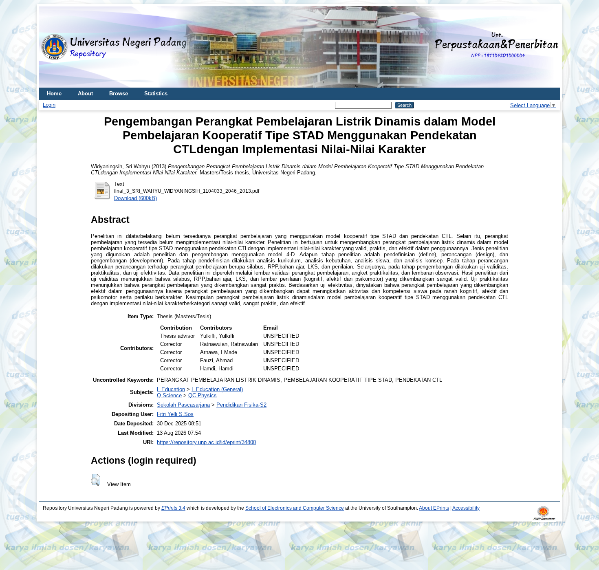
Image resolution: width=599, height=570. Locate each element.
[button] (95, 480)
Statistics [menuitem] (155, 93)
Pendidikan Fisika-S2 (241, 405)
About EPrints (434, 508)
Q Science (169, 395)
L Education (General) (217, 389)
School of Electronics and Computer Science (294, 508)
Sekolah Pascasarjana (183, 405)
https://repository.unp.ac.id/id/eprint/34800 (206, 442)
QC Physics (202, 395)
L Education (171, 389)
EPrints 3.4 (173, 508)
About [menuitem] (85, 93)
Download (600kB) (135, 198)
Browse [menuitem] (118, 93)
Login (49, 105)
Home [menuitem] (54, 93)
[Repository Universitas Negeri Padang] (51, 47)
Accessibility (466, 508)
